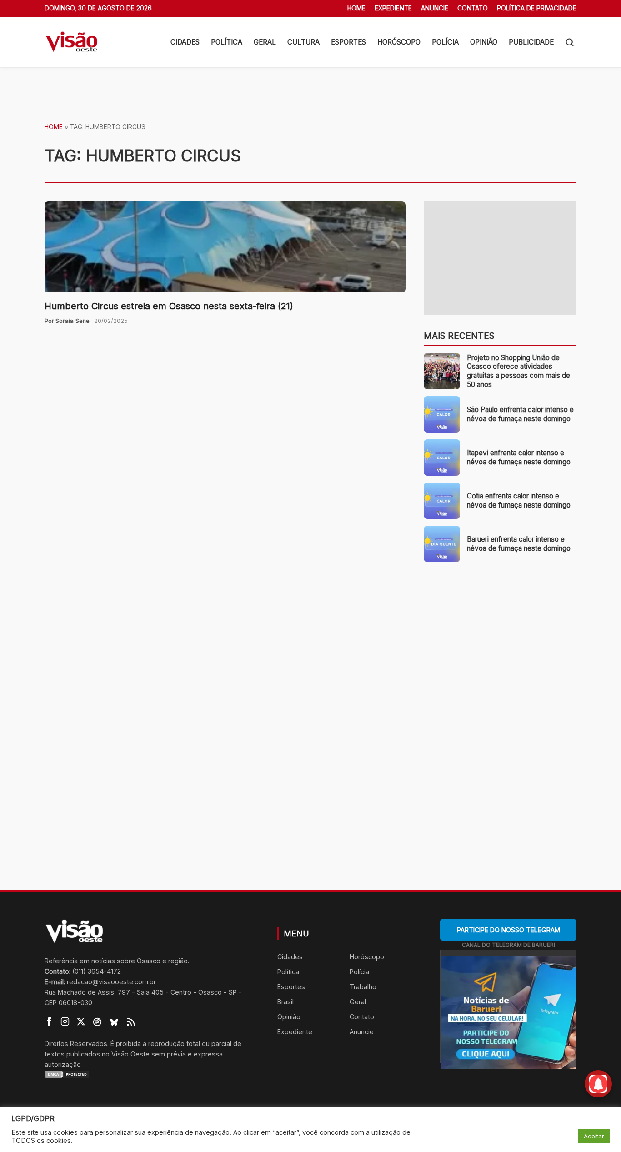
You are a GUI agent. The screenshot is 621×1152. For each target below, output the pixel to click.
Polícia (445, 42)
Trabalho (363, 987)
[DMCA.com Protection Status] (150, 1074)
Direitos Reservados (76, 1043)
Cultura (303, 42)
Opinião (483, 42)
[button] (569, 42)
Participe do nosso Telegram (508, 930)
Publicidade (531, 42)
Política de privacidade (536, 8)
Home (356, 8)
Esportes (348, 42)
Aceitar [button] (594, 1136)
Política (226, 42)
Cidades (185, 42)
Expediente (393, 8)
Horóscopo (399, 42)
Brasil (285, 1002)
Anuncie (434, 8)
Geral (265, 42)
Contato (472, 8)
